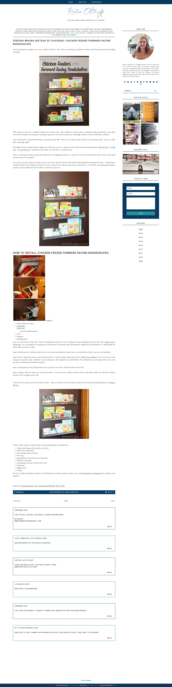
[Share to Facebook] (106, 492)
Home (71, 2)
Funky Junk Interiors (29, 486)
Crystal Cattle (22, 560)
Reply (109, 526)
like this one (104, 147)
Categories (96, 2)
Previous (17, 501)
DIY (63, 492)
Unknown (19, 510)
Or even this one (23, 150)
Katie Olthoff (73, 685)
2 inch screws (22, 339)
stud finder (21, 326)
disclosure (75, 33)
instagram (97, 473)
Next (113, 501)
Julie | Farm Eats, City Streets (28, 538)
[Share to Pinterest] (113, 492)
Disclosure (86, 680)
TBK (114, 685)
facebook (85, 473)
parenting (74, 492)
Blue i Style (60, 486)
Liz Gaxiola (20, 584)
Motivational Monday (47, 486)
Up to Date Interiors (24, 628)
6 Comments (19, 492)
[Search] (155, 91)
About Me (82, 2)
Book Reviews (55, 492)
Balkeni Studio (93, 685)
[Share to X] (108, 492)
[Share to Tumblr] (110, 492)
